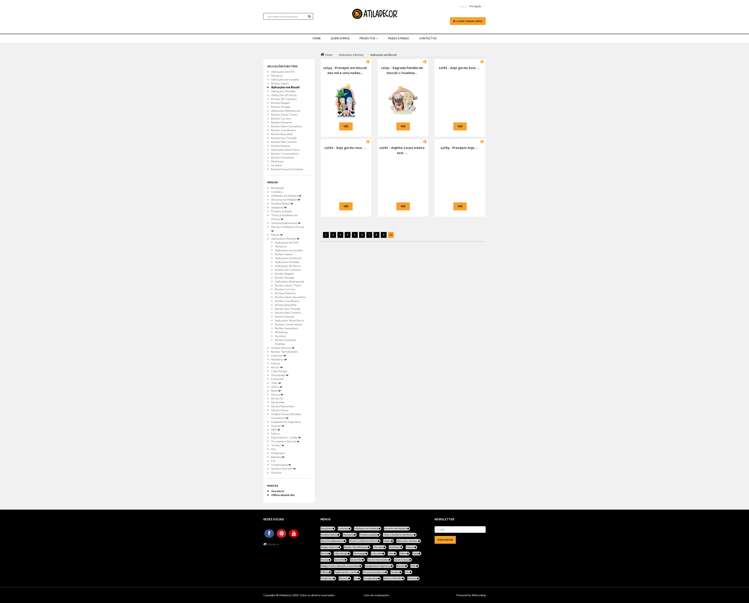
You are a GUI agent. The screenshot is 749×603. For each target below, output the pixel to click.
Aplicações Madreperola (285, 110)
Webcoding (478, 595)
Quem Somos (340, 38)
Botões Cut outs (281, 118)
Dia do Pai (277, 398)
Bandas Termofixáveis (284, 351)
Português (475, 6)
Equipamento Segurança (286, 421)
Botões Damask (280, 145)
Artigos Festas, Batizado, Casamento (286, 416)
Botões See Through (284, 138)
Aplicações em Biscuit (285, 87)
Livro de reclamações (376, 595)
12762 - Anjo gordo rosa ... (345, 148)
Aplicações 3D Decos (284, 95)
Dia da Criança (279, 410)
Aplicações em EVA (283, 71)
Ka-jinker (276, 165)
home (317, 38)
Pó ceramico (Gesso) (284, 441)
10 (390, 234)
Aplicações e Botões (284, 238)
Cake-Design (279, 371)
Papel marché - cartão (284, 437)
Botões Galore (280, 83)
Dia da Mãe (277, 402)
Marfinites (277, 359)
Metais (275, 234)
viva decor (277, 491)
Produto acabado (281, 211)
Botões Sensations (282, 157)
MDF (274, 429)
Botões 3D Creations (284, 99)
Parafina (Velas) (280, 203)
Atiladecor (285, 595)
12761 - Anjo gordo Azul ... (459, 68)
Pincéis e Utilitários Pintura (287, 226)
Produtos (367, 38)
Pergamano (278, 453)
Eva (273, 460)
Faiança (275, 363)
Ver (345, 126)
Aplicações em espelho (285, 79)
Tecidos (276, 445)
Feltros (275, 433)
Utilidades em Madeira (285, 195)
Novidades (277, 187)
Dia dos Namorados (283, 406)
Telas (274, 382)
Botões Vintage (280, 106)
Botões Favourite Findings (287, 169)
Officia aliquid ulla (283, 495)
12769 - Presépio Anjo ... (459, 148)
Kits (273, 449)
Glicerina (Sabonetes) (284, 223)
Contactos (428, 38)
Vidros (275, 386)
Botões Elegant (280, 102)
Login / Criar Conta (469, 21)
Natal (274, 390)
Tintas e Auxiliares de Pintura (284, 217)
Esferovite (277, 379)
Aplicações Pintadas (283, 91)
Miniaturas (277, 161)
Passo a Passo (398, 38)
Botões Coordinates (283, 130)
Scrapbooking (279, 464)
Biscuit (275, 367)
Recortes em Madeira (284, 199)
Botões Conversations (285, 153)
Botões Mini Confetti (284, 141)
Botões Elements (281, 122)
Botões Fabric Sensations (286, 126)
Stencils (276, 425)
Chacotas (277, 355)
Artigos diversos (281, 347)
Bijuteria (276, 457)
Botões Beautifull (281, 134)
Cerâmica (276, 191)
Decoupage (278, 375)
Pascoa (275, 394)
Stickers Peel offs (282, 468)
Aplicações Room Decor (285, 149)
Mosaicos (277, 75)
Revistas (276, 472)
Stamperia (277, 207)
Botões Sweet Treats (284, 114)
